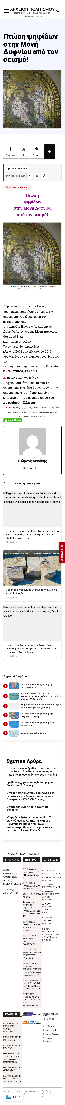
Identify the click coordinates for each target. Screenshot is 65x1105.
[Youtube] (53, 1019)
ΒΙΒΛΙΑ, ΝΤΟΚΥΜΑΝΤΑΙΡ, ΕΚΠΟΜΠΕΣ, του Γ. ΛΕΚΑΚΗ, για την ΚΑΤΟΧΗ (51, 934)
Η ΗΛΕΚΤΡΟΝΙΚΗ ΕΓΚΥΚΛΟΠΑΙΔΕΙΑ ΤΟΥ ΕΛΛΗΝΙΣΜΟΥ (32, 15)
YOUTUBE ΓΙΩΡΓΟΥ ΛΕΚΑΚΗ (32, 895)
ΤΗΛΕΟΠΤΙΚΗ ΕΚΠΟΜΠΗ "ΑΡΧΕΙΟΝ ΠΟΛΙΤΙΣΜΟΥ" (29, 939)
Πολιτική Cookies (51, 1029)
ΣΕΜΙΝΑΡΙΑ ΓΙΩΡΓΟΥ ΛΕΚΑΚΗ (51, 885)
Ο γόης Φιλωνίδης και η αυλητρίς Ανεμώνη (27, 808)
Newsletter (62, 552)
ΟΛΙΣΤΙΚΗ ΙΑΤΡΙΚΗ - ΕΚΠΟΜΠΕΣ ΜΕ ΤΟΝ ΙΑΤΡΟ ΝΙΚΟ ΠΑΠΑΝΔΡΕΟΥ (12, 1057)
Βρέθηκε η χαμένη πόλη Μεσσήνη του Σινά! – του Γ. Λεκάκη (30, 784)
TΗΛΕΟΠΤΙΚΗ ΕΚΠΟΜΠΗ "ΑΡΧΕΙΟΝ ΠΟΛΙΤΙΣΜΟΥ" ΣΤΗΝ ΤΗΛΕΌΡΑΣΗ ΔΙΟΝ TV (32, 909)
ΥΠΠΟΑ (18, 371)
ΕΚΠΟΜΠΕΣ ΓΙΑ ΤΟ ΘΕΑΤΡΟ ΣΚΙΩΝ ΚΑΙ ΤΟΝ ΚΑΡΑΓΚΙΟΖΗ (12, 1078)
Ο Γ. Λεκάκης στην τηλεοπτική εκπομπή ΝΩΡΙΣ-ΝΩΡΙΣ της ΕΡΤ (31, 873)
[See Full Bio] (40, 468)
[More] (49, 151)
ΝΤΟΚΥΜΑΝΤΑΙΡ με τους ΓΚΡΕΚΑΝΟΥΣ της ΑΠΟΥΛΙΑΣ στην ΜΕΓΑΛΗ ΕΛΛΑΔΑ (32, 984)
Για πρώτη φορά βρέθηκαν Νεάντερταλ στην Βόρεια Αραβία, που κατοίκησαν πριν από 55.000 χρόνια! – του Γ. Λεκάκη (32, 771)
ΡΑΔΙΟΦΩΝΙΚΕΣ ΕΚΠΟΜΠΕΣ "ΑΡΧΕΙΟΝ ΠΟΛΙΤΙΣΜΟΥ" (10, 1027)
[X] (50, 1019)
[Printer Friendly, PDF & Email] (12, 422)
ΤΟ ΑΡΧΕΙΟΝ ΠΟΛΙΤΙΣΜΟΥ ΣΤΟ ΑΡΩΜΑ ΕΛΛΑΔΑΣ (31, 885)
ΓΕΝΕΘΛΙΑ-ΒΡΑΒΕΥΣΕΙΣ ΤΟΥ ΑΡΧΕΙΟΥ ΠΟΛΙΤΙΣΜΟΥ (50, 895)
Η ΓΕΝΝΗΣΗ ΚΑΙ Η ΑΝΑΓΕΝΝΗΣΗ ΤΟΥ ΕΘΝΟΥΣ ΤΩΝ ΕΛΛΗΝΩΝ (32, 953)
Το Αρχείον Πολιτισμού (47, 1039)
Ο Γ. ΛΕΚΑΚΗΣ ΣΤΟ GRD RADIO (12, 1069)
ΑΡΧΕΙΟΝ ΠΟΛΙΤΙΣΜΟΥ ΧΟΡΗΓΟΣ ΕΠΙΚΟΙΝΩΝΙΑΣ (49, 907)
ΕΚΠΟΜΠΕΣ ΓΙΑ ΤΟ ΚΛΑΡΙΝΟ (12, 1047)
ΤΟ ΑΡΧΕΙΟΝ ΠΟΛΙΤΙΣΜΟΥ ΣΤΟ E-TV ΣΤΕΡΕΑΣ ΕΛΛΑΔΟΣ (31, 925)
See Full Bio (30, 468)
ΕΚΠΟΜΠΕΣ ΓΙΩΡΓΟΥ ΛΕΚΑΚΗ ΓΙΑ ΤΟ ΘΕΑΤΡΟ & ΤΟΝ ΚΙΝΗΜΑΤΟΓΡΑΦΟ (31, 1000)
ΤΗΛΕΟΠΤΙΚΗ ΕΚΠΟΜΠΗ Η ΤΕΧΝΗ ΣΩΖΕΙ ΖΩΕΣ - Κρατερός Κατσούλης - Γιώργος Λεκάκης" (32, 969)
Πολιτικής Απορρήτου (52, 1033)
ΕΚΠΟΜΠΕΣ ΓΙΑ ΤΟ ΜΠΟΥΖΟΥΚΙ (12, 1038)
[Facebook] (44, 1019)
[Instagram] (47, 1019)
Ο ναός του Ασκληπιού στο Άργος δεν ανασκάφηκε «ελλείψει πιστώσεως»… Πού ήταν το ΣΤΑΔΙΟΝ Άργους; (31, 796)
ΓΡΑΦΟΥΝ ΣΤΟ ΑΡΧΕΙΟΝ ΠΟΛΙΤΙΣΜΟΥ (49, 920)
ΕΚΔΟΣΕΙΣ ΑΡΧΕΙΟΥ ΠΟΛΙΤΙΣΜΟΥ (51, 879)
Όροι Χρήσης (48, 1025)
